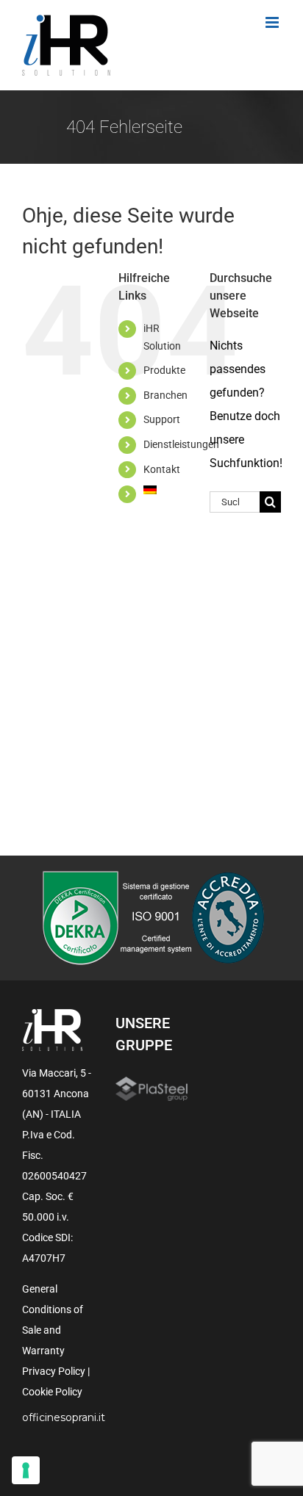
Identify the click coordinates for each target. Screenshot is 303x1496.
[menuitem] (165, 489)
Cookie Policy (52, 1392)
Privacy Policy (53, 1371)
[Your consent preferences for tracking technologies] (26, 1470)
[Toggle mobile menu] (273, 22)
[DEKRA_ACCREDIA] (152, 876)
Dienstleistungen (181, 444)
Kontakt (161, 469)
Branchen (165, 395)
